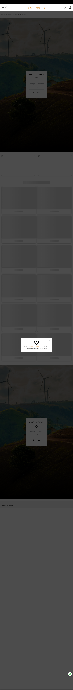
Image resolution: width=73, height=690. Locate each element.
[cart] (70, 7)
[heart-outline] (64, 7)
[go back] (3, 8)
